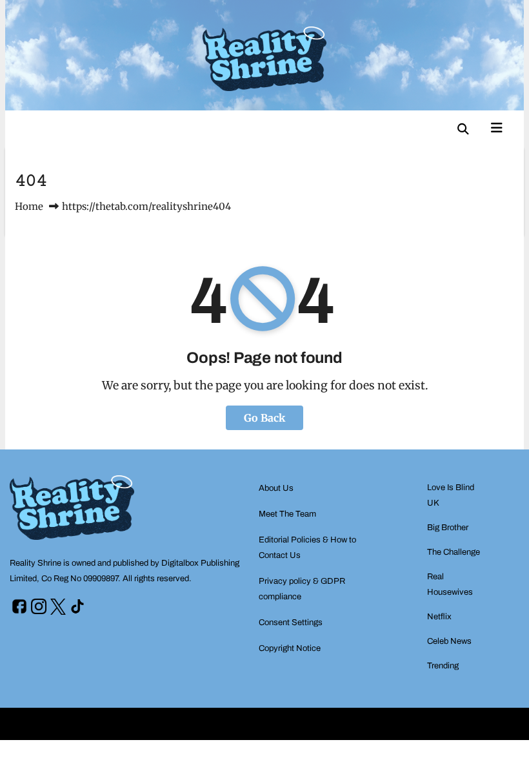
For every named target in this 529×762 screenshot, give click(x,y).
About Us (276, 488)
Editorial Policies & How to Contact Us (307, 547)
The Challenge (453, 552)
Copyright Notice (290, 648)
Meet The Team (287, 514)
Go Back (264, 417)
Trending (443, 665)
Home (29, 206)
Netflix (439, 616)
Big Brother (447, 527)
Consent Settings (291, 622)
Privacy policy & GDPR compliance (302, 589)
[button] (463, 129)
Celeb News (449, 641)
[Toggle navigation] (496, 127)
